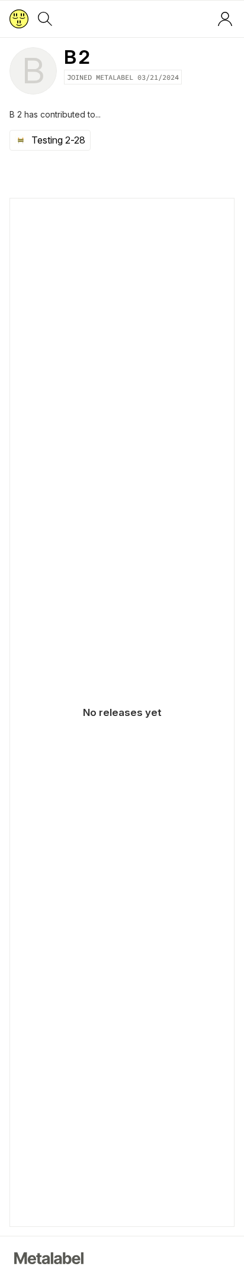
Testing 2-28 (58, 140)
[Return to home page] (18, 18)
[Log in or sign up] (225, 18)
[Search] (45, 18)
